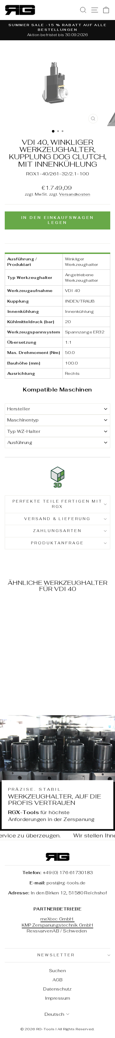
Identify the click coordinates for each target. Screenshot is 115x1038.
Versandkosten (74, 194)
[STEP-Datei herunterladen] (57, 477)
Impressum (57, 998)
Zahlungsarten (57, 530)
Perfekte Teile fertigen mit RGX (57, 504)
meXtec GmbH (57, 919)
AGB (57, 979)
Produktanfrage (57, 543)
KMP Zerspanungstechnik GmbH (57, 925)
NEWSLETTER (56, 955)
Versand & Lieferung (57, 518)
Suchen (57, 970)
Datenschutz (57, 989)
